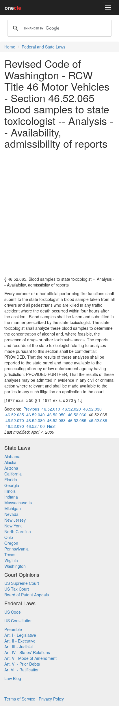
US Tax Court (16, 589)
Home (9, 47)
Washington (15, 566)
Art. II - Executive (20, 641)
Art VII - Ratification (22, 670)
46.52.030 (92, 409)
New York (13, 526)
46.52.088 (98, 420)
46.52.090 (14, 426)
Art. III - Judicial (18, 646)
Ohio (8, 537)
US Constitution (18, 620)
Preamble (13, 629)
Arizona (11, 468)
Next (51, 426)
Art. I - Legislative (20, 635)
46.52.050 (56, 414)
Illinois (10, 491)
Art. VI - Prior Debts (22, 664)
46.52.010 (51, 409)
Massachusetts (18, 502)
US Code (12, 612)
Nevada (11, 514)
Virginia (11, 560)
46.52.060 (77, 414)
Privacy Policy (51, 699)
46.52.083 (56, 420)
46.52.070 (14, 420)
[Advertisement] (59, 212)
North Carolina (17, 531)
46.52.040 (35, 414)
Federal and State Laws (43, 47)
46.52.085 (77, 420)
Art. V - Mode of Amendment (30, 658)
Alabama (12, 456)
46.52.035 (14, 414)
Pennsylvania (16, 549)
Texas (9, 554)
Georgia (11, 485)
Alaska (10, 462)
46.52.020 (71, 409)
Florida (10, 479)
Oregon (11, 543)
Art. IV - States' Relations (27, 652)
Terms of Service (19, 699)
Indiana (11, 497)
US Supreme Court (21, 583)
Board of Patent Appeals (26, 595)
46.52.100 (35, 426)
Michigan (12, 508)
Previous (31, 409)
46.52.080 (35, 420)
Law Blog (12, 678)
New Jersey (15, 520)
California (13, 474)
